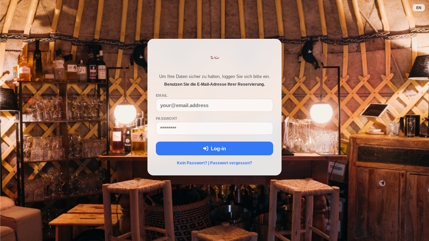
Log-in (217, 148)
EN (418, 8)
